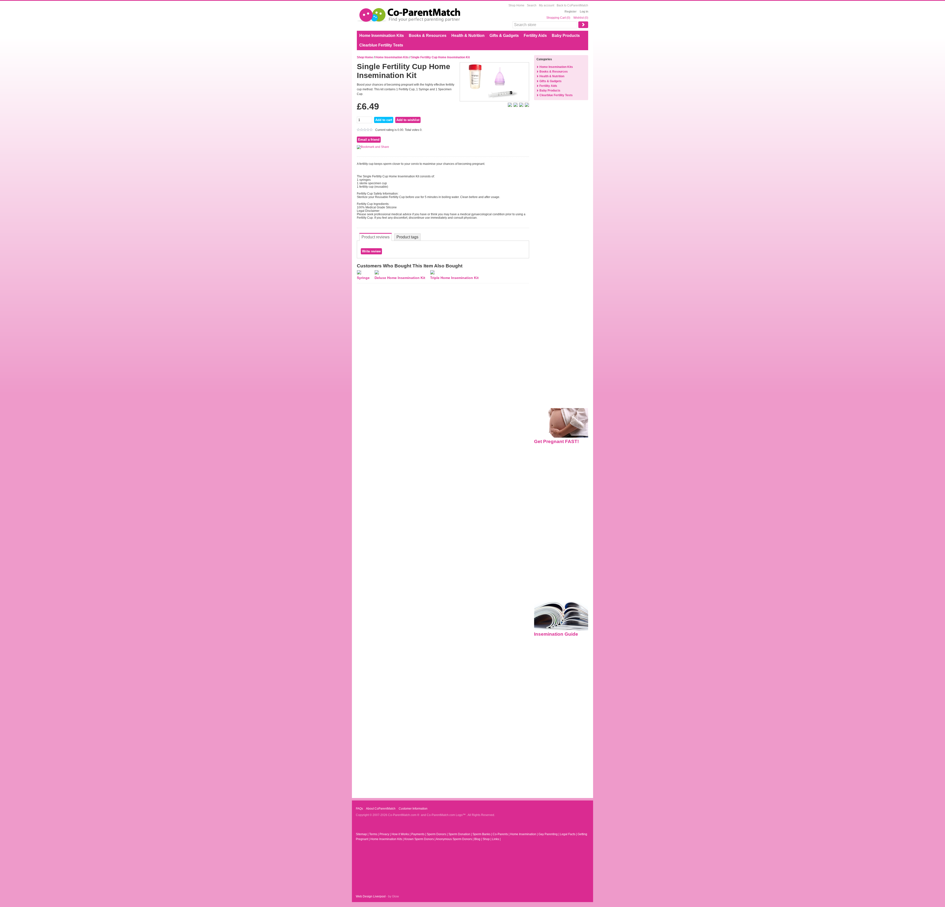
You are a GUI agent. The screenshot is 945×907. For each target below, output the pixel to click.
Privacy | (385, 834)
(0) (568, 17)
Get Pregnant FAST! (556, 441)
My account (546, 5)
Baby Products (566, 35)
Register (571, 11)
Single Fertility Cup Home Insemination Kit (440, 57)
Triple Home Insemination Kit (454, 278)
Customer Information (412, 808)
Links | (496, 839)
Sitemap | (362, 834)
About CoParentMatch (380, 808)
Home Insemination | (524, 834)
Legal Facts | (569, 834)
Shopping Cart (556, 17)
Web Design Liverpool (371, 896)
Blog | (478, 839)
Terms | (374, 834)
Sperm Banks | (482, 834)
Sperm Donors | (437, 834)
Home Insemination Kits (381, 35)
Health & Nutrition (468, 35)
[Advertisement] (561, 183)
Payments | (419, 834)
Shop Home (516, 5)
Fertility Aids (535, 35)
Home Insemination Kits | (387, 839)
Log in (584, 11)
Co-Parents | (501, 834)
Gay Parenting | (549, 834)
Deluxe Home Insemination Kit (400, 278)
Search (531, 5)
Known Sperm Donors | (420, 839)
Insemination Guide (556, 634)
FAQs (359, 808)
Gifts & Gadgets (504, 35)
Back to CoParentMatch (572, 5)
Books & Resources (427, 35)
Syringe (363, 278)
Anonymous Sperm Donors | (455, 839)
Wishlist (578, 17)
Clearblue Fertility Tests (381, 45)
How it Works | (401, 834)
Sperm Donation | (460, 834)
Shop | (487, 839)
